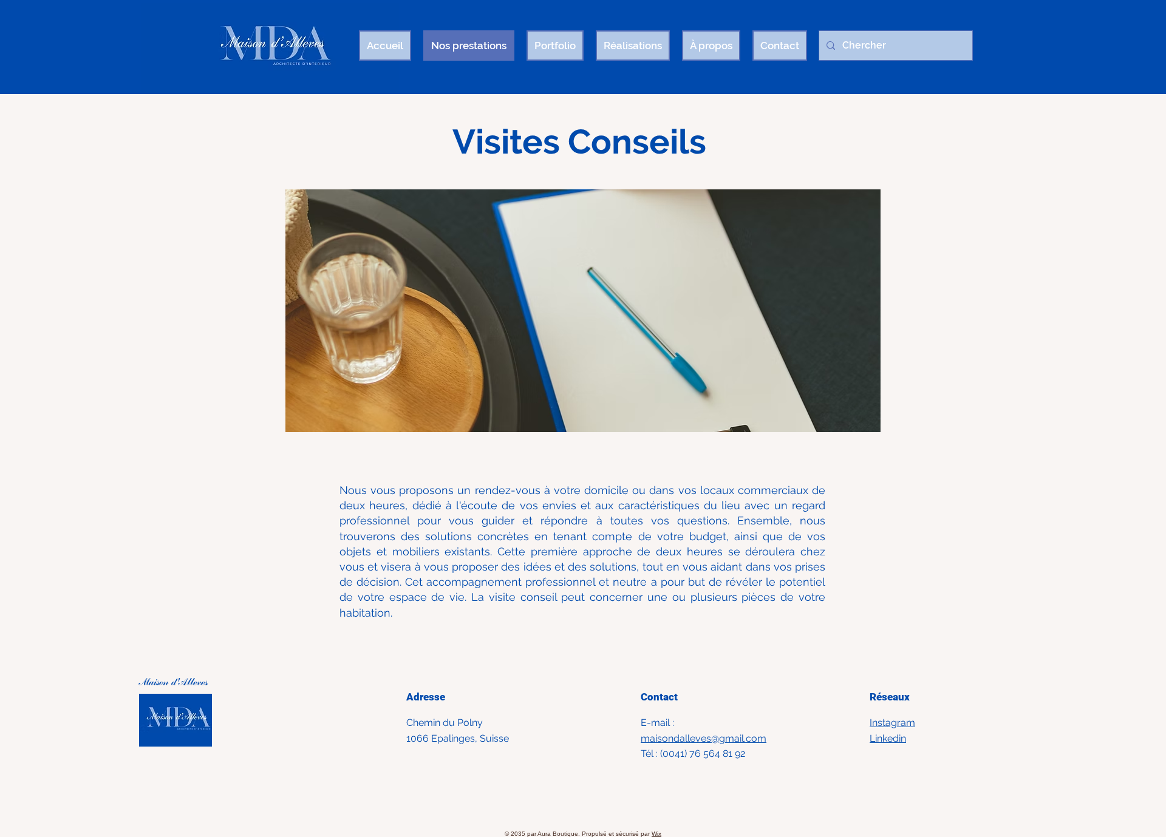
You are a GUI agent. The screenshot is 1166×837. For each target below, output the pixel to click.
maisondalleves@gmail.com (703, 738)
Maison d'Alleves (175, 683)
